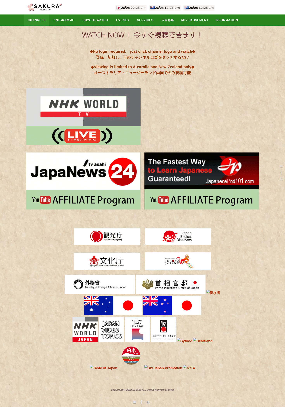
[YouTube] (281, 166)
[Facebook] (281, 172)
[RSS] (281, 178)
